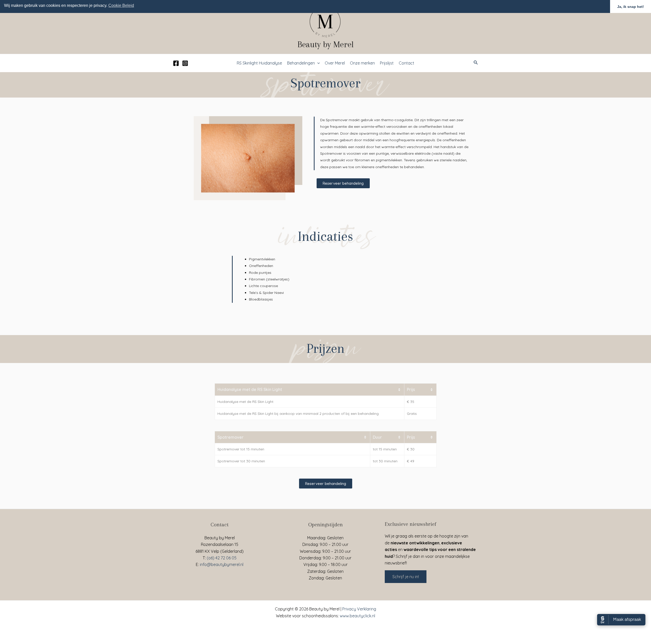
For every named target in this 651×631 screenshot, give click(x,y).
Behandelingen (301, 63)
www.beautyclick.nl (357, 615)
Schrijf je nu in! (405, 576)
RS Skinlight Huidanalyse (259, 63)
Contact (406, 63)
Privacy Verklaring (359, 608)
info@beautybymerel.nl (221, 564)
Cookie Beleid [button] (121, 5)
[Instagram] (185, 63)
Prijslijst (387, 63)
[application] (317, 63)
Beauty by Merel (326, 44)
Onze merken (362, 63)
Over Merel (335, 63)
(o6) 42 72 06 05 (221, 557)
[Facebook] (176, 63)
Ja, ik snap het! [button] (630, 7)
